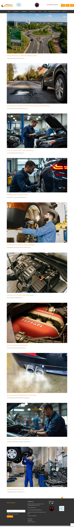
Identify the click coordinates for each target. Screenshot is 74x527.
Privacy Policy (30, 518)
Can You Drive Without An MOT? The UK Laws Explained (20, 150)
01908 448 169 (33, 507)
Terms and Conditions (31, 521)
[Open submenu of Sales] (42, 11)
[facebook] (49, 503)
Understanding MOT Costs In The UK (15, 489)
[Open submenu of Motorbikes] (27, 11)
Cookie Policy (30, 520)
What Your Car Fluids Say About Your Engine (17, 345)
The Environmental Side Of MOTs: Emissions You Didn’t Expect (21, 395)
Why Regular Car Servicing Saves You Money (17, 194)
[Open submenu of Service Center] (36, 11)
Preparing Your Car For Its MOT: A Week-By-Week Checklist (20, 295)
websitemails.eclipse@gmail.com (36, 509)
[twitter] (52, 503)
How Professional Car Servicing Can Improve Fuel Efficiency (21, 245)
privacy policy (16, 513)
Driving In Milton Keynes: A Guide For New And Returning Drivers (22, 55)
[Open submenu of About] (11, 11)
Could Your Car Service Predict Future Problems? (18, 439)
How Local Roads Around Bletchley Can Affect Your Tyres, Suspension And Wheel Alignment (28, 105)
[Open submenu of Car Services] (19, 11)
